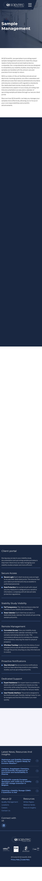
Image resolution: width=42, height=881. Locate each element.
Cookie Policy (25, 859)
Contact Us (5, 811)
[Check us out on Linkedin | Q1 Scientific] (3, 826)
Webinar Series (29, 805)
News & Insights (29, 808)
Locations (5, 805)
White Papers (28, 802)
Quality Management (9, 802)
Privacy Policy (15, 859)
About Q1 (6, 799)
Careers (4, 808)
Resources (28, 799)
